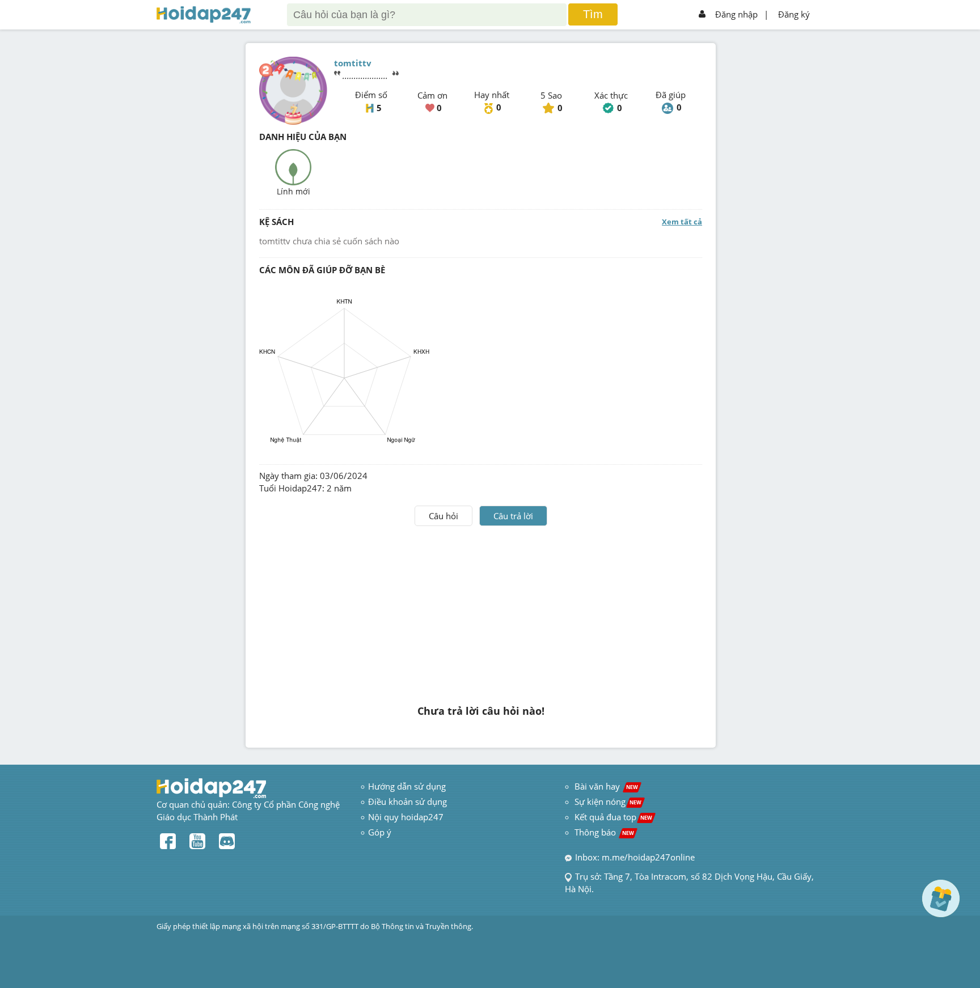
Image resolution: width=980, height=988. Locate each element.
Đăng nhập (736, 14)
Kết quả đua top (613, 816)
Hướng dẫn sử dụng (407, 786)
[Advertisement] (481, 611)
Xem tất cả (682, 222)
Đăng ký (794, 14)
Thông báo (604, 832)
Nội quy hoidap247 (405, 816)
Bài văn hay (605, 786)
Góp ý (379, 832)
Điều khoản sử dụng (407, 801)
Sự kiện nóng (608, 801)
